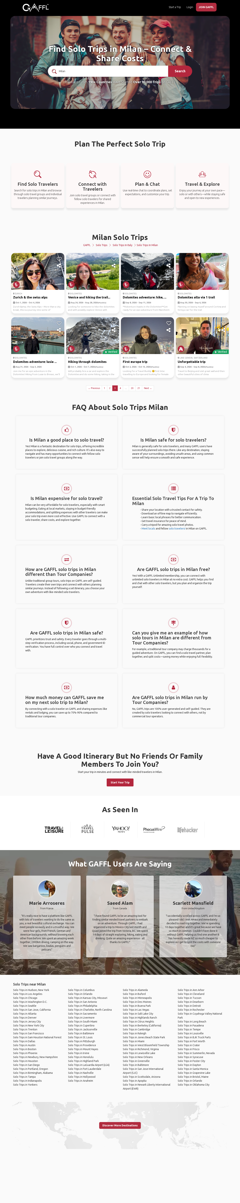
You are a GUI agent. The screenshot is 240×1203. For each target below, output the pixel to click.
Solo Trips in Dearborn (191, 1001)
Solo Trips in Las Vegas (136, 1009)
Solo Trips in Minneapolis (137, 997)
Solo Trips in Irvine (78, 1053)
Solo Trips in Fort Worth (191, 1041)
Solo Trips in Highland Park (83, 1061)
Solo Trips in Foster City (191, 1061)
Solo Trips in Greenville (136, 1061)
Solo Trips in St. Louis (80, 1037)
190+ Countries (100, 82)
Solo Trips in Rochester (191, 1009)
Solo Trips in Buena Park (137, 1005)
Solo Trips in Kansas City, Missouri (87, 997)
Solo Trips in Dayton (189, 1064)
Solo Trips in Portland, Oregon (30, 1068)
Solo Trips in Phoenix (25, 1053)
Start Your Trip (120, 782)
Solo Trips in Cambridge (136, 1029)
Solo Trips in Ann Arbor (191, 990)
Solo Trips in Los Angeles (27, 993)
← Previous (94, 388)
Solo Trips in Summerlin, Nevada (196, 1053)
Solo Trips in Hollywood (81, 1076)
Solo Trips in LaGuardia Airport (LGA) (89, 1064)
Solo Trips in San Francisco (28, 1033)
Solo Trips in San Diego (26, 1064)
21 (138, 388)
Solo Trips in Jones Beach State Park (144, 1037)
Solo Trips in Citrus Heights (138, 1021)
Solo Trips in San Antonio (82, 1001)
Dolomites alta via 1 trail (196, 297)
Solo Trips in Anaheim (80, 1080)
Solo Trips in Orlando (80, 993)
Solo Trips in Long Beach (192, 1021)
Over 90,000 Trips (147, 82)
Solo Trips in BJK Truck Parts (194, 1037)
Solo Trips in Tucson (189, 997)
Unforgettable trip (192, 361)
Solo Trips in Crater (189, 1045)
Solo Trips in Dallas (24, 1041)
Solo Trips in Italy (122, 245)
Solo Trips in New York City (28, 1025)
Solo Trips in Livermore (81, 1017)
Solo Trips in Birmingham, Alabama (33, 1072)
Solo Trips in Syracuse (190, 1057)
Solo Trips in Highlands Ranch (140, 1017)
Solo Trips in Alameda (135, 990)
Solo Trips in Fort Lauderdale (84, 1068)
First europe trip (135, 361)
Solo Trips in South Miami (82, 1021)
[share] (59, 265)
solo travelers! (177, 528)
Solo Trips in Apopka (134, 1080)
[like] (59, 259)
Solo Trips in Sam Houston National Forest (37, 1037)
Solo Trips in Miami (133, 1041)
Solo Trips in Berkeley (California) (142, 1025)
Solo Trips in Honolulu (81, 1057)
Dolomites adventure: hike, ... (144, 297)
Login (190, 7)
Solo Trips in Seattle (24, 1005)
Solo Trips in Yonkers (25, 1084)
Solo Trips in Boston (24, 1049)
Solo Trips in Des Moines (137, 1001)
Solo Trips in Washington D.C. (30, 1001)
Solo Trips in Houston (25, 1061)
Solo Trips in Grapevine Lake (194, 1072)
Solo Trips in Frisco (189, 1049)
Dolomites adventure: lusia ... (35, 361)
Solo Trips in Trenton (25, 1029)
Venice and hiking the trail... (89, 297)
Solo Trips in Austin (24, 1045)
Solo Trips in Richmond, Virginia (141, 1049)
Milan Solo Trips (120, 237)
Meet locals (148, 528)
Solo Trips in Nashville (81, 1072)
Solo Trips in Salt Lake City (138, 1013)
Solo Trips (101, 245)
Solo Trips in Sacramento (82, 1013)
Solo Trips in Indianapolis (27, 1080)
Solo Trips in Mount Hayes (83, 1049)
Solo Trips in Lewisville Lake (139, 1053)
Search (180, 71)
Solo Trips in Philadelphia (82, 1005)
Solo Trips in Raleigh (134, 1033)
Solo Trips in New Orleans (138, 1057)
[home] (36, 7)
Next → (148, 388)
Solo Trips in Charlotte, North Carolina (90, 1009)
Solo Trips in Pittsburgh (81, 1041)
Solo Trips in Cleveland (191, 993)
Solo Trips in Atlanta (24, 1013)
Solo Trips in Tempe (189, 1029)
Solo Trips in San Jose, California (32, 1009)
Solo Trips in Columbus (81, 990)
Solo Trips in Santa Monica (193, 1068)
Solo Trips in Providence (82, 1045)
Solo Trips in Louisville (191, 1033)
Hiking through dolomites (87, 361)
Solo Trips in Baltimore (81, 1033)
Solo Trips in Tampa (24, 1076)
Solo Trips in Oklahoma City (193, 1084)
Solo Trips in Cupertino (81, 1025)
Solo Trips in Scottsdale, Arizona (141, 1076)
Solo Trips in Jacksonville (82, 1029)
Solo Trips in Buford (134, 993)
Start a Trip (175, 7)
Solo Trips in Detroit (189, 1005)
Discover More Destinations (120, 1125)
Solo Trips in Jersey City (27, 1021)
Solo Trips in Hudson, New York (31, 990)
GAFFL (87, 245)
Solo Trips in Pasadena (191, 1025)
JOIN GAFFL (206, 7)
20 (132, 388)
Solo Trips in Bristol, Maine (193, 1076)
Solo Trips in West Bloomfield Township (146, 1045)
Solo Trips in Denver (25, 1017)
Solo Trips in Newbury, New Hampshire (35, 1057)
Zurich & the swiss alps (30, 297)
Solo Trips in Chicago (25, 997)
